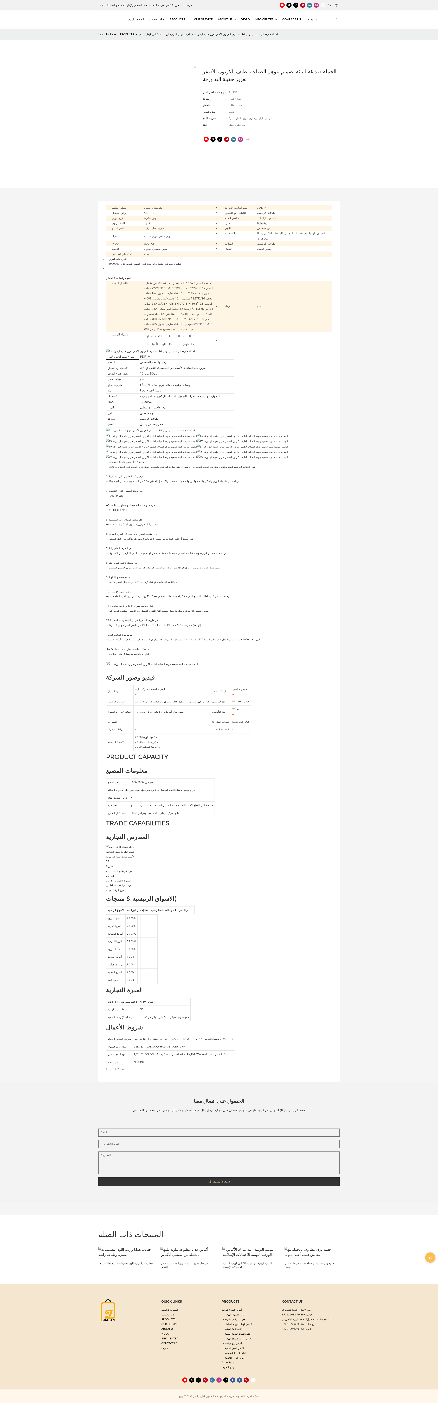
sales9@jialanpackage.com (316, 1319)
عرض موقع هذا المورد (117, 1068)
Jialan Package (107, 34)
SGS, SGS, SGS (241, 721)
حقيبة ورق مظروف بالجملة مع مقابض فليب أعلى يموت (309, 1265)
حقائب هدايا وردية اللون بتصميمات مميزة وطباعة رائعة (125, 1263)
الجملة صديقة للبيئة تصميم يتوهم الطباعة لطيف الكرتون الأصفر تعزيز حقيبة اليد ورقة (236, 34)
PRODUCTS (127, 34)
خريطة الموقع (227, 1396)
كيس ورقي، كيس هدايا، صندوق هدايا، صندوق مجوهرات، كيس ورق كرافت (172, 701)
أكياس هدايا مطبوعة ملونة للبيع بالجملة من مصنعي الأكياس (185, 1265)
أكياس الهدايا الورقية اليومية (176, 34)
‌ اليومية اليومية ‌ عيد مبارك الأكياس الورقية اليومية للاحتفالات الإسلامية (247, 1265)
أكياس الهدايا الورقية (148, 34)
